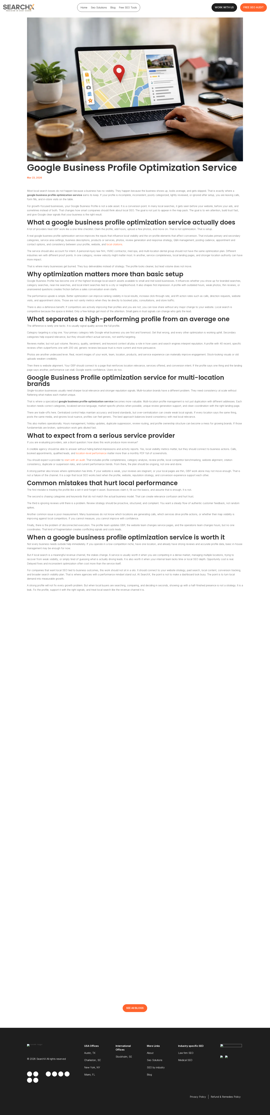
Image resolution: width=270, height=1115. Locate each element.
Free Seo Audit (253, 7)
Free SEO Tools (128, 7)
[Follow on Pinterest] (35, 1080)
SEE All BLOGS (135, 1008)
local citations (114, 244)
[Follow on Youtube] (48, 1073)
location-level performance (91, 453)
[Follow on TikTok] (29, 1080)
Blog (112, 7)
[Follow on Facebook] (29, 1073)
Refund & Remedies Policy (226, 1096)
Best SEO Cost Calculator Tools (54, 924)
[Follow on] (42, 1073)
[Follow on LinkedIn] (54, 1073)
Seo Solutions (99, 7)
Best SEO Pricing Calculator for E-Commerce (64, 965)
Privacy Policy (198, 1096)
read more (39, 769)
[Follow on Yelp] (60, 1073)
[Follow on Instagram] (35, 1073)
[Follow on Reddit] (67, 1073)
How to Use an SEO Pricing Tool (54, 755)
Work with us (224, 7)
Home (83, 7)
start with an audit (75, 459)
